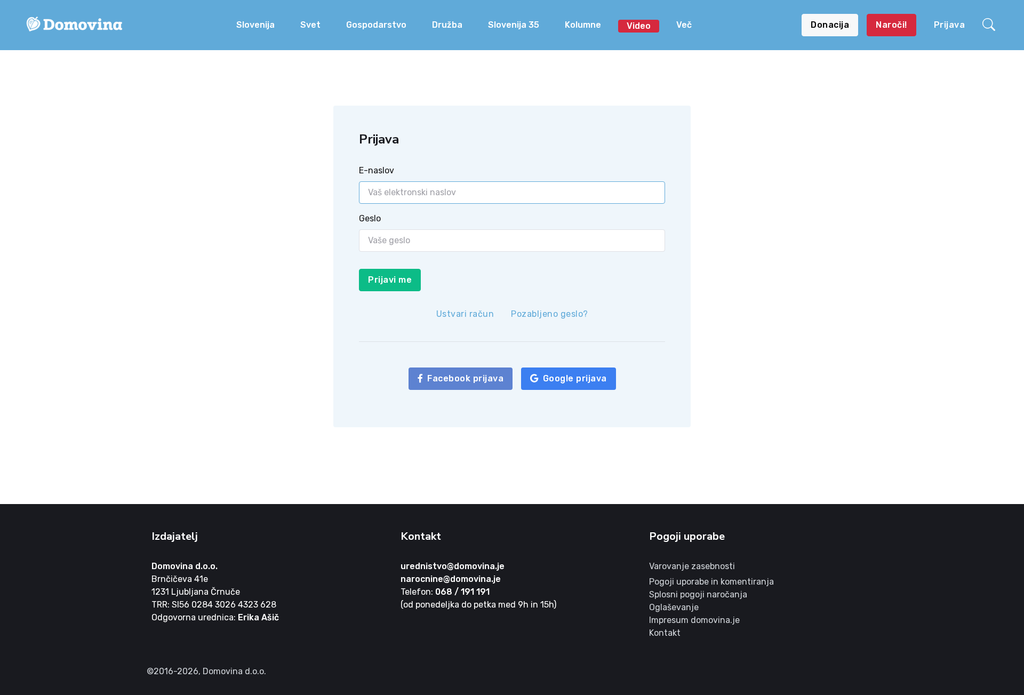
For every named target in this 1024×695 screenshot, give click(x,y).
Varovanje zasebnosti (692, 566)
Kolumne (583, 25)
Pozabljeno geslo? (549, 314)
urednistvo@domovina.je (453, 566)
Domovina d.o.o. (184, 566)
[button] (990, 25)
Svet (310, 25)
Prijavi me (390, 280)
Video (639, 26)
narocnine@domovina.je (451, 579)
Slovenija (255, 25)
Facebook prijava (465, 378)
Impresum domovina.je (694, 620)
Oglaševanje (674, 607)
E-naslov (376, 170)
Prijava (949, 25)
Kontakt (665, 633)
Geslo (370, 218)
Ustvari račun (465, 314)
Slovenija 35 (513, 25)
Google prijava (575, 378)
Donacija (830, 25)
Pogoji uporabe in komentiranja (711, 582)
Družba (447, 25)
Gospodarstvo (376, 25)
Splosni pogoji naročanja (698, 594)
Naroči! (891, 25)
